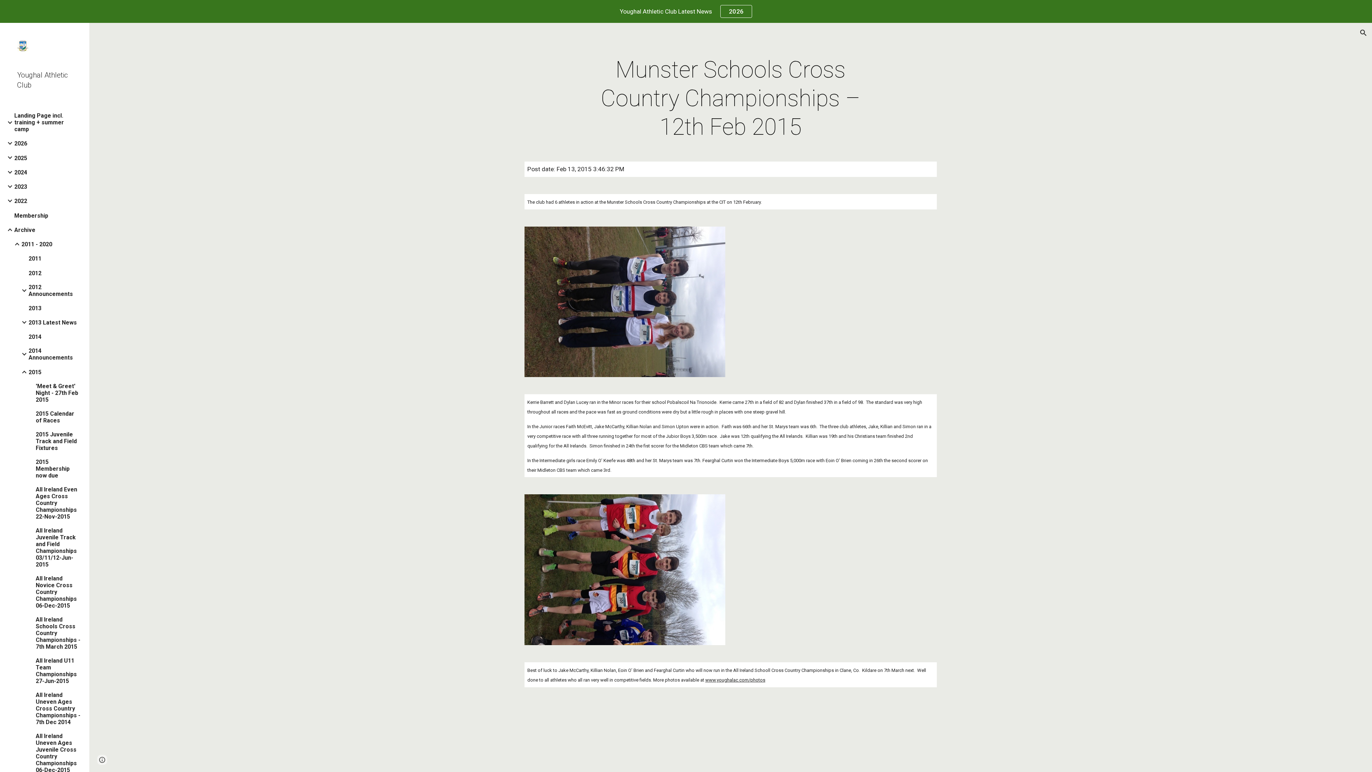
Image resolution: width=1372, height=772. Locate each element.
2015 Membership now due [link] (53, 469)
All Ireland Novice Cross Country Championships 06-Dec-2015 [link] (56, 592)
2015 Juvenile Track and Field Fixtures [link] (56, 441)
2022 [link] (20, 201)
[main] (730, 98)
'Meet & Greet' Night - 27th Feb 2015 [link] (57, 393)
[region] (686, 11)
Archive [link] (24, 230)
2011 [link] (35, 258)
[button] (1363, 32)
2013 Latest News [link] (53, 322)
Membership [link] (31, 215)
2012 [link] (35, 273)
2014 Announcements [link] (51, 354)
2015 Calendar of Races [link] (55, 417)
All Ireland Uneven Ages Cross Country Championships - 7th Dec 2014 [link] (58, 709)
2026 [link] (20, 143)
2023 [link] (20, 186)
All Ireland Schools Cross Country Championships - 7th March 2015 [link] (58, 633)
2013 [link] (35, 308)
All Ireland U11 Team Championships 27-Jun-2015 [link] (56, 670)
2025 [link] (20, 158)
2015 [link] (35, 372)
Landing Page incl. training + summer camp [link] (39, 122)
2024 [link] (20, 172)
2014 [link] (35, 336)
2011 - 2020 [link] (36, 244)
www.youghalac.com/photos (735, 680)
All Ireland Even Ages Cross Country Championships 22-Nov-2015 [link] (56, 503)
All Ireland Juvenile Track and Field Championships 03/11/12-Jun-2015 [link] (56, 547)
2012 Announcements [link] (51, 290)
